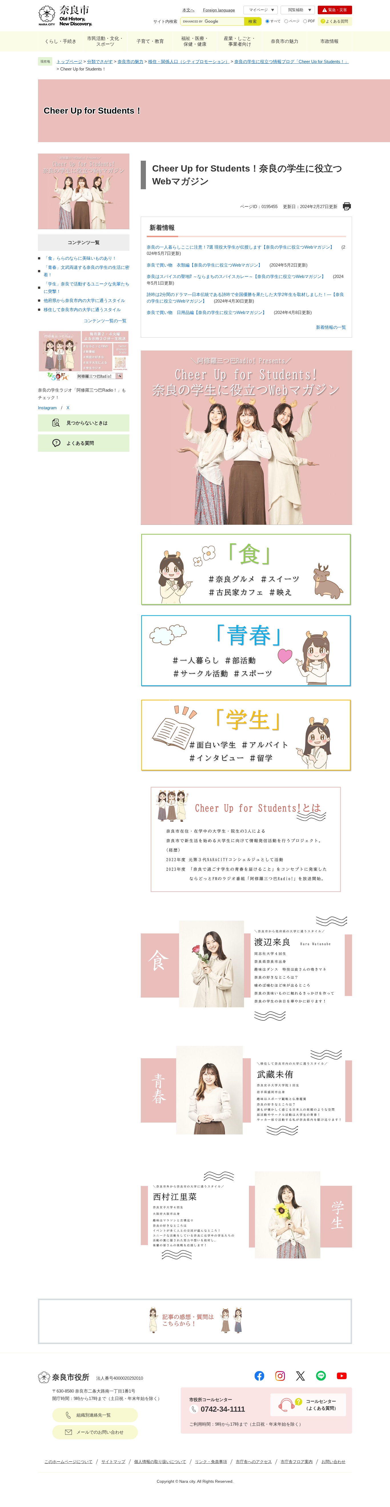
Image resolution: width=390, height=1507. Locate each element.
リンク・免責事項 (211, 1461)
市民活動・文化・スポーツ (105, 41)
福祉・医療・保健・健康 (195, 41)
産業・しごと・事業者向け (240, 41)
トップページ (69, 61)
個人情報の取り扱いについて (160, 1461)
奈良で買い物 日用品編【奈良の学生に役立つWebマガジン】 (207, 312)
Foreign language (219, 10)
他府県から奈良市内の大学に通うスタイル (84, 300)
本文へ (188, 10)
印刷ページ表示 (347, 206)
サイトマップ (113, 1461)
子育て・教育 (150, 41)
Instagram (47, 407)
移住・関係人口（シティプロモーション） (189, 61)
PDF (311, 21)
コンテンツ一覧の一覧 (105, 320)
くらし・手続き (61, 41)
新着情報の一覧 (331, 327)
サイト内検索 (165, 21)
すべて (275, 21)
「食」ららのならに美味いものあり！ (80, 258)
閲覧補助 (295, 10)
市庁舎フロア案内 (297, 1461)
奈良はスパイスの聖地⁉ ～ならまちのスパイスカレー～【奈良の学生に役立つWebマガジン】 (236, 276)
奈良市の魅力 (284, 41)
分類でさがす (100, 61)
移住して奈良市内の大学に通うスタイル (82, 309)
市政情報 (329, 41)
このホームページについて (69, 1461)
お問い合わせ (333, 1461)
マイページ (258, 10)
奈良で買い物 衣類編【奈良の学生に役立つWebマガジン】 (204, 265)
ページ (294, 21)
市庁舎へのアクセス (254, 1461)
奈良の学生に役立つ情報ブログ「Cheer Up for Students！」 (291, 61)
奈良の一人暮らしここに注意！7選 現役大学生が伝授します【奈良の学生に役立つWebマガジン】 (240, 247)
